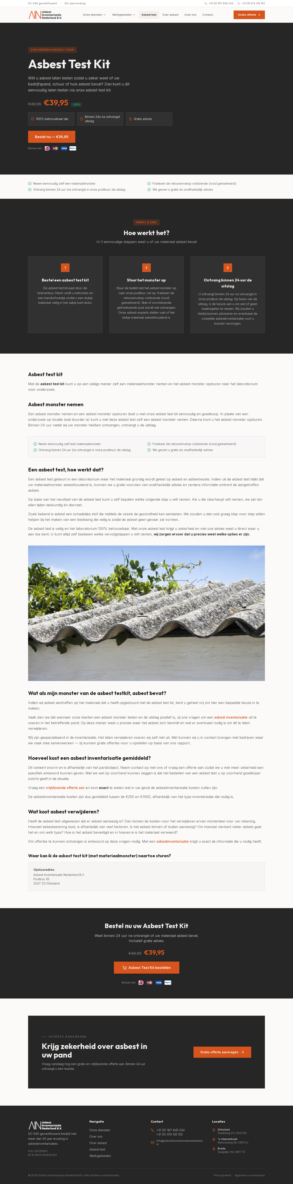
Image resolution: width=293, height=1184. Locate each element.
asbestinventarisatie (172, 841)
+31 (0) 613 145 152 (253, 3)
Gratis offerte (247, 14)
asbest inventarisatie (231, 717)
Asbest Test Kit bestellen (149, 967)
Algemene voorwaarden (249, 1175)
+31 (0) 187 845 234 (220, 3)
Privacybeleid (222, 1175)
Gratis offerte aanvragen (219, 1052)
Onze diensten (92, 14)
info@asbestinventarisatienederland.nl (179, 1142)
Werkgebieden (122, 14)
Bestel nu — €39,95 (51, 137)
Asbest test (149, 14)
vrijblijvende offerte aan (65, 788)
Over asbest (170, 14)
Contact (207, 14)
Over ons (190, 14)
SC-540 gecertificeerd (42, 3)
